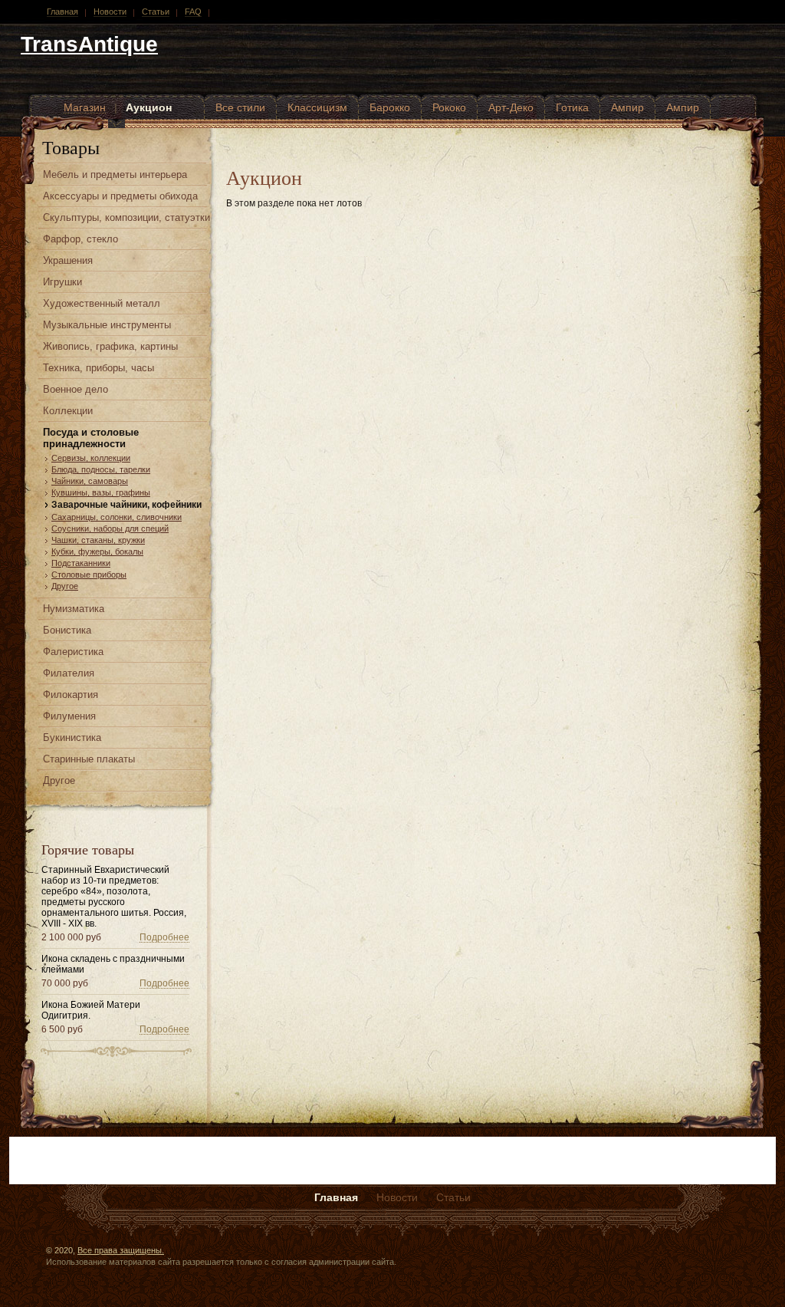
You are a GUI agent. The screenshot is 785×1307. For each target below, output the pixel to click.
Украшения (68, 260)
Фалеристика (73, 651)
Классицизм (317, 107)
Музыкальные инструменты (107, 325)
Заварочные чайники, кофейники (126, 504)
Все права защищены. (120, 1250)
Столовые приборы (88, 574)
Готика (572, 107)
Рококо (449, 107)
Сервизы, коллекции (90, 458)
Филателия (68, 673)
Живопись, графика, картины (110, 346)
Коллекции (68, 410)
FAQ (193, 11)
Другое (64, 586)
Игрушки (62, 282)
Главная (62, 11)
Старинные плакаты (89, 759)
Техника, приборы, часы (98, 368)
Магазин (85, 107)
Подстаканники (80, 563)
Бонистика (67, 630)
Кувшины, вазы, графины (100, 492)
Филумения (69, 716)
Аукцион (149, 107)
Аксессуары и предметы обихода (120, 196)
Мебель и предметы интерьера (115, 174)
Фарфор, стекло (80, 239)
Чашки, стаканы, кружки (98, 540)
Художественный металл (101, 303)
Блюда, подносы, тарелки (100, 469)
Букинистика (72, 737)
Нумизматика (73, 608)
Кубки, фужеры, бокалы (97, 551)
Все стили (240, 107)
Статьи (155, 11)
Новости (110, 11)
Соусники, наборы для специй (110, 528)
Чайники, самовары (89, 481)
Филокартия (70, 694)
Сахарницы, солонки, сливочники (116, 517)
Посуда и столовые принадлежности (91, 437)
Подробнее (164, 937)
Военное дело (75, 389)
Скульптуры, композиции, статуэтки (126, 217)
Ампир (627, 107)
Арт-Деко (511, 107)
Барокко (390, 107)
